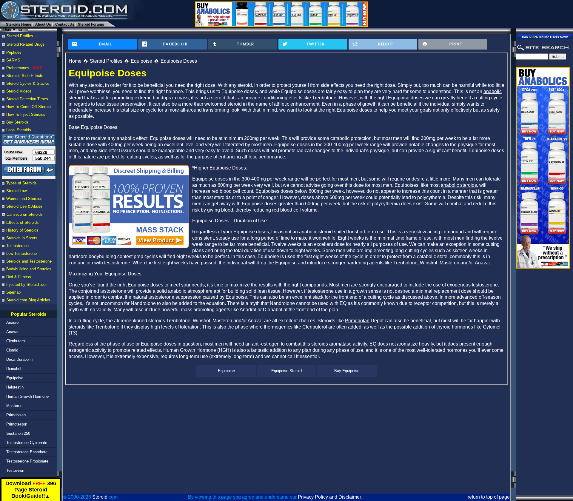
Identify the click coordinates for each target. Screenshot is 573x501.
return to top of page (489, 497)
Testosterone (17, 245)
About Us (43, 24)
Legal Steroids (18, 130)
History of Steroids (22, 230)
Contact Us (64, 24)
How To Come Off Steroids (29, 106)
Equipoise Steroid (286, 371)
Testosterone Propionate (27, 461)
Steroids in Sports (21, 238)
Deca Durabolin (19, 359)
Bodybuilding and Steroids (28, 269)
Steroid (99, 497)
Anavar (12, 331)
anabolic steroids (459, 185)
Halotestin (15, 387)
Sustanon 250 (18, 433)
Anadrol (12, 322)
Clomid (12, 350)
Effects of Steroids (22, 222)
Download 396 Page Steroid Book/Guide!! (30, 489)
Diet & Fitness (18, 277)
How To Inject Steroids (25, 114)
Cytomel (491, 326)
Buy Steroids (17, 122)
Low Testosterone (21, 253)
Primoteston (16, 424)
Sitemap (13, 292)
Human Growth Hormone (27, 396)
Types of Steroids (21, 183)
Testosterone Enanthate (26, 452)
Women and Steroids (24, 198)
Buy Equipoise (346, 371)
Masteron (14, 405)
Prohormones (17, 68)
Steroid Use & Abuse (24, 206)
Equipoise (14, 378)
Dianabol (13, 368)
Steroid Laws (17, 191)
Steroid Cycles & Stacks (27, 83)
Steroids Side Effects (24, 75)
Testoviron (15, 470)
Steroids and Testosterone (29, 261)
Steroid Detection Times (27, 99)
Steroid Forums (91, 24)
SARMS (13, 60)
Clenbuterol (16, 341)
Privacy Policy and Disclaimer (329, 497)
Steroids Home (18, 24)
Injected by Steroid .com (27, 284)
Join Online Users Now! (544, 37)
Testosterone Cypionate (26, 442)
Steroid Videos (19, 91)
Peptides (13, 52)
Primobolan (16, 415)
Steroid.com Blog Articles (28, 300)
